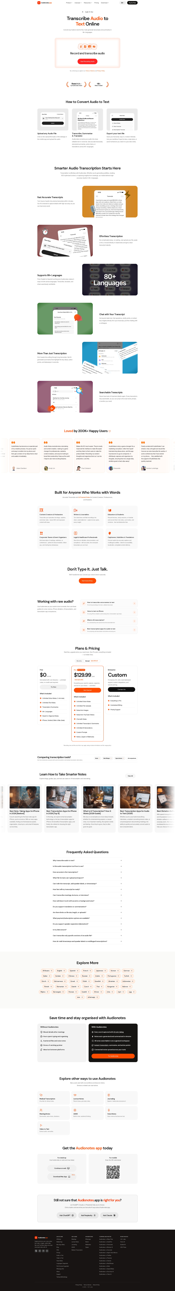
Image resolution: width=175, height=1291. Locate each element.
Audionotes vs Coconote (105, 1250)
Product (68, 3)
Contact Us (121, 689)
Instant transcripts (101, 1045)
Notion (87, 1242)
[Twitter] (36, 1250)
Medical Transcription (77, 1250)
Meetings (74, 1239)
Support (59, 1274)
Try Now (53, 687)
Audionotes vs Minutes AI (106, 1247)
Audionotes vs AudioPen (105, 1242)
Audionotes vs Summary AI (106, 1271)
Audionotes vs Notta (104, 1266)
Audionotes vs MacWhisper (106, 1263)
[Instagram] (39, 1250)
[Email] (43, 1250)
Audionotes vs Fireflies (105, 1255)
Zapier (87, 1247)
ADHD (73, 1247)
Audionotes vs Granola (105, 1261)
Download (104, 3)
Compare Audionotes (105, 1236)
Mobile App (59, 1242)
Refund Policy (96, 1285)
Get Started (87, 690)
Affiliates (59, 1239)
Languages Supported (62, 1263)
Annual (91, 661)
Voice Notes (60, 1261)
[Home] (82, 12)
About (58, 1271)
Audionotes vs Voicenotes (106, 1244)
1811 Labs (123, 1239)
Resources (87, 3)
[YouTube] (47, 1250)
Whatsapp (88, 1239)
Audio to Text (60, 1255)
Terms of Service (90, 71)
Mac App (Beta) (61, 1244)
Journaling (74, 1244)
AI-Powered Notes (84, 497)
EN (122, 3)
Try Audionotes (113, 1056)
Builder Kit (123, 1244)
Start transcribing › (87, 581)
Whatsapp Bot (60, 1269)
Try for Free (132, 3)
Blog (58, 1247)
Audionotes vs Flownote (105, 1258)
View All (130, 776)
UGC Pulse (123, 1247)
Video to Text (60, 1258)
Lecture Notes (75, 1242)
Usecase (77, 3)
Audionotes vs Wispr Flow (106, 1239)
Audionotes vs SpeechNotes (106, 1269)
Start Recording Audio (87, 61)
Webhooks (88, 1244)
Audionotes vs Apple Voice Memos (108, 1252)
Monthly (79, 661)
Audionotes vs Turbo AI (105, 1274)
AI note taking (118, 1032)
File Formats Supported (63, 1266)
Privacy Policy (101, 71)
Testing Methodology (62, 1277)
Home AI (122, 1242)
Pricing (96, 3)
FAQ (58, 1250)
